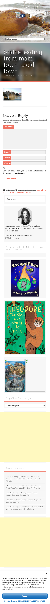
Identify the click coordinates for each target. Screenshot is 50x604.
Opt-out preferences (10, 601)
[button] (46, 573)
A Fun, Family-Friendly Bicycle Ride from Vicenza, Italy (22, 494)
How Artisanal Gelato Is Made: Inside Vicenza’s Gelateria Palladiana (25, 508)
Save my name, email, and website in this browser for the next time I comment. (24, 172)
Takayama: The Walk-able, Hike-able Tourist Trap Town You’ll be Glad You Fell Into (24, 478)
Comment (8, 126)
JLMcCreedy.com (12, 238)
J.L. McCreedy (28, 75)
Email (7, 158)
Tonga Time (28, 226)
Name (7, 152)
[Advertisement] (25, 437)
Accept (25, 596)
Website (7, 163)
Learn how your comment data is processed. (24, 191)
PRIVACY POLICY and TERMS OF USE (31, 601)
